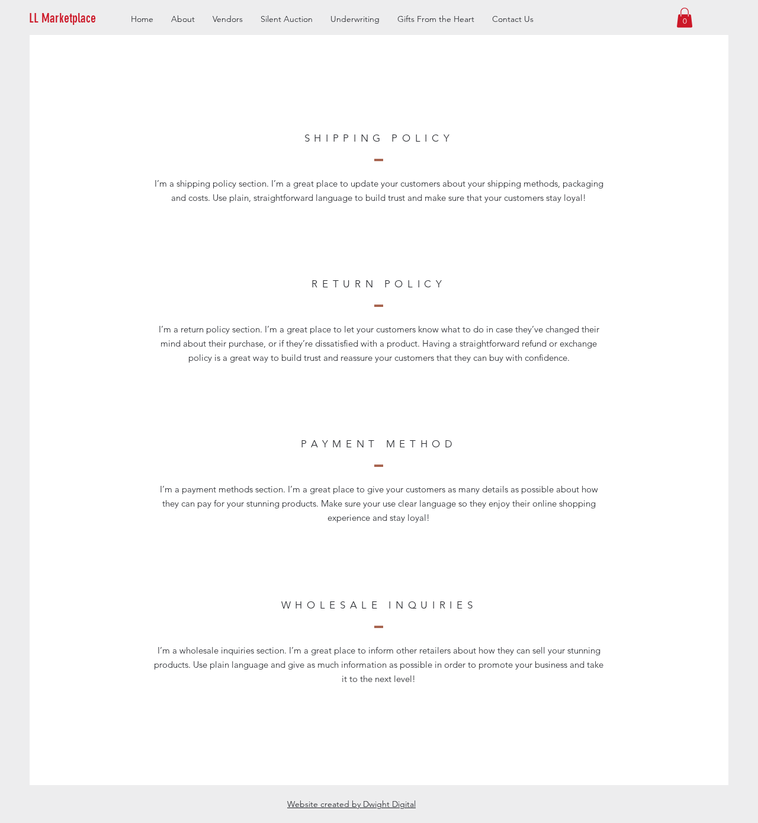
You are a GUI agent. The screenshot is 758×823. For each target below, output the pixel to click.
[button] (81, 18)
